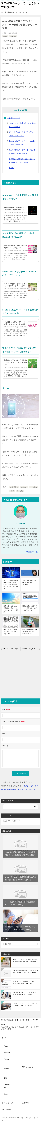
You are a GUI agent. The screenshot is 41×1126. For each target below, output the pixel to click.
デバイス (24, 487)
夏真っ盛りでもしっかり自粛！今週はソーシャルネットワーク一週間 (11, 609)
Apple (5, 36)
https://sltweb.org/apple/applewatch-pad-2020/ (19, 212)
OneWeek (13, 36)
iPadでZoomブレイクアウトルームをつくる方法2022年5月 (25, 993)
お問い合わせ (6, 1109)
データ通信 (33, 487)
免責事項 (25, 1103)
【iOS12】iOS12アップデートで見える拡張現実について (25, 1004)
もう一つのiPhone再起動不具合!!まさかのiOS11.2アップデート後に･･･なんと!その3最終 (11, 584)
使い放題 (20, 491)
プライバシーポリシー (10, 1103)
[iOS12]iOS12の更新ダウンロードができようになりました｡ (11, 632)
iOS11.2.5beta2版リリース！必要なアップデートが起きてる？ (29, 608)
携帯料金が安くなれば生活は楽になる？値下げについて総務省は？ (15, 362)
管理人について (27, 1067)
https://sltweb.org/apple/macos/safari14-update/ (19, 288)
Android (7, 1052)
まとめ (11, 168)
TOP (21, 1020)
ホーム (4, 1038)
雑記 (5, 1078)
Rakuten (6, 1060)
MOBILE (6, 1070)
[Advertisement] (20, 674)
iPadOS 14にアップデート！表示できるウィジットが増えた (11, 649)
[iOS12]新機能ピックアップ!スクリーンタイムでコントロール (29, 632)
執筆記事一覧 (32, 552)
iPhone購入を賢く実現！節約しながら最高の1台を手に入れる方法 (25, 971)
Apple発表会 (14, 487)
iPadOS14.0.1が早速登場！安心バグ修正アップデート (31, 649)
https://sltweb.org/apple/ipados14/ (15, 327)
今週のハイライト (13, 118)
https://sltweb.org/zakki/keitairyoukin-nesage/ (19, 367)
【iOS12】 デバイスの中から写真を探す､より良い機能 (29, 582)
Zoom (6, 1094)
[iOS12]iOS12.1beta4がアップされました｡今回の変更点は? (25, 982)
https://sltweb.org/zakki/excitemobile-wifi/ (17, 250)
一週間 (12, 491)
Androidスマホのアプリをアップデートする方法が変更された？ (25, 960)
